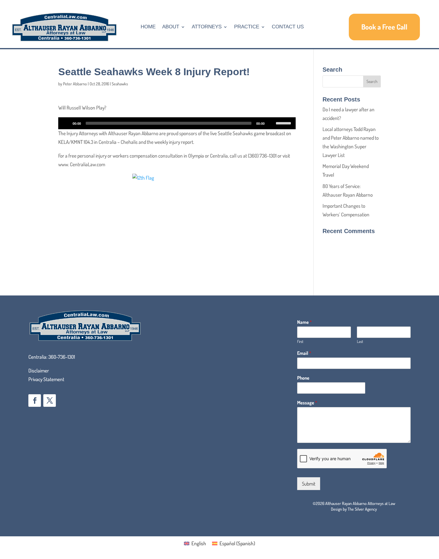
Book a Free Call (384, 26)
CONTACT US (288, 27)
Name (304, 322)
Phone (303, 378)
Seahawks (120, 83)
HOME (148, 27)
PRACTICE (246, 27)
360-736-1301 (61, 357)
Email (304, 353)
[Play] (66, 123)
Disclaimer (38, 370)
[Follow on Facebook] (34, 400)
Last (360, 341)
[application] (177, 123)
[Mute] (271, 123)
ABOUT (170, 27)
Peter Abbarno (75, 83)
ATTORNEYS (207, 27)
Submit (308, 484)
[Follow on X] (49, 400)
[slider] (284, 122)
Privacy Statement (46, 379)
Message (307, 403)
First (300, 341)
